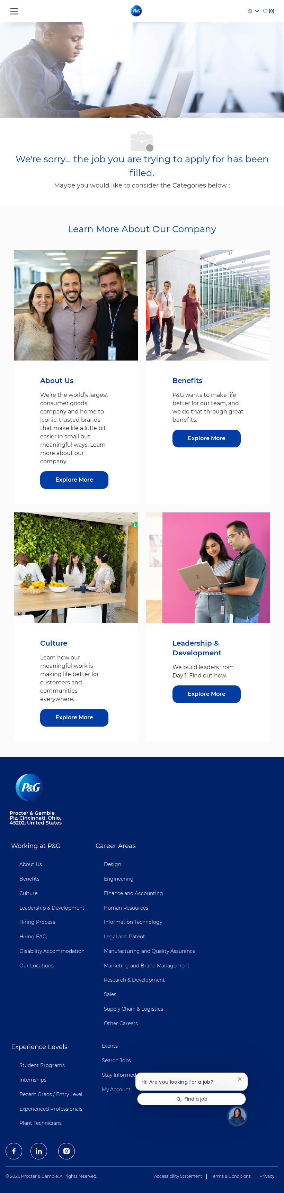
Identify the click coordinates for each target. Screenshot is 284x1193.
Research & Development (134, 980)
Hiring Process (37, 922)
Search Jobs (116, 1060)
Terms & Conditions (231, 1176)
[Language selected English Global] (253, 11)
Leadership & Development (52, 908)
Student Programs (42, 1065)
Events (110, 1046)
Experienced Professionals (50, 1109)
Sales (110, 994)
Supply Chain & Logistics (133, 1009)
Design (112, 864)
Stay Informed (119, 1075)
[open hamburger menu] (14, 9)
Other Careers (121, 1023)
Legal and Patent (124, 937)
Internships (32, 1080)
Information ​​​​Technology (133, 922)
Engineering (119, 879)
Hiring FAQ (33, 937)
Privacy (266, 1176)
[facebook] (14, 1151)
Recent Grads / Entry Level (50, 1094)
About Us (30, 864)
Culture (28, 893)
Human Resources (126, 908)
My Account (116, 1089)
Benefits (29, 879)
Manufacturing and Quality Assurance (149, 951)
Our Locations (36, 966)
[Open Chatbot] (237, 1116)
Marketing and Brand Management (146, 966)
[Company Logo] (136, 11)
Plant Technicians (40, 1123)
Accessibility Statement (178, 1176)
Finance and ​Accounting (133, 893)
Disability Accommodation (52, 951)
